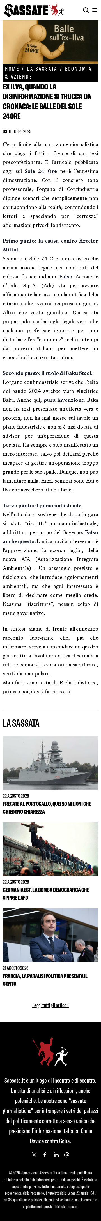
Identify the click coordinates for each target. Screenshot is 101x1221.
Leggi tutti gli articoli (50, 1004)
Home (12, 68)
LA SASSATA (42, 68)
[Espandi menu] (94, 10)
